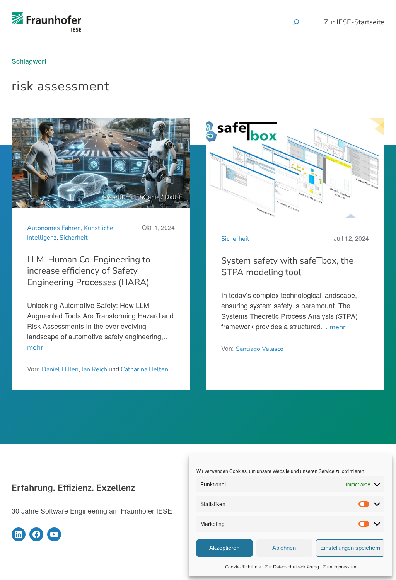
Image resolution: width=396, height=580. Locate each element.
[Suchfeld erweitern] (296, 22)
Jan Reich (94, 369)
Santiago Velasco (259, 349)
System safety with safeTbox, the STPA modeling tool (287, 266)
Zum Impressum (339, 567)
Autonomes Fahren (54, 228)
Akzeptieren (224, 547)
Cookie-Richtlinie (243, 567)
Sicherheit (74, 237)
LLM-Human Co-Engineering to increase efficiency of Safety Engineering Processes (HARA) (88, 271)
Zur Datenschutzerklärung (292, 567)
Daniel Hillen (60, 369)
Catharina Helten (144, 369)
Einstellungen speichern (350, 547)
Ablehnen (284, 547)
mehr (35, 347)
